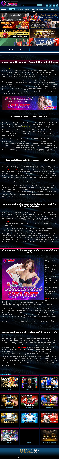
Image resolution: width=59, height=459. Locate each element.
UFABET (3, 9)
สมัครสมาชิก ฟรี (30, 11)
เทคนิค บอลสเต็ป (51, 9)
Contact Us (21, 457)
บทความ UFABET (23, 9)
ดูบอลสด (9, 389)
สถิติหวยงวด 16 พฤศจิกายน (49, 443)
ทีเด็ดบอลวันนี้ (9, 407)
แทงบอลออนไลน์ (50, 389)
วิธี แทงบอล (9, 443)
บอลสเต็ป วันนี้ (29, 407)
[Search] (39, 5)
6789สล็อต (29, 443)
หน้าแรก (12, 9)
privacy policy (37, 457)
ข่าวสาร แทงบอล (37, 9)
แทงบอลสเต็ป (49, 407)
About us (29, 457)
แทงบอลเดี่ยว (9, 425)
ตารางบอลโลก (29, 389)
